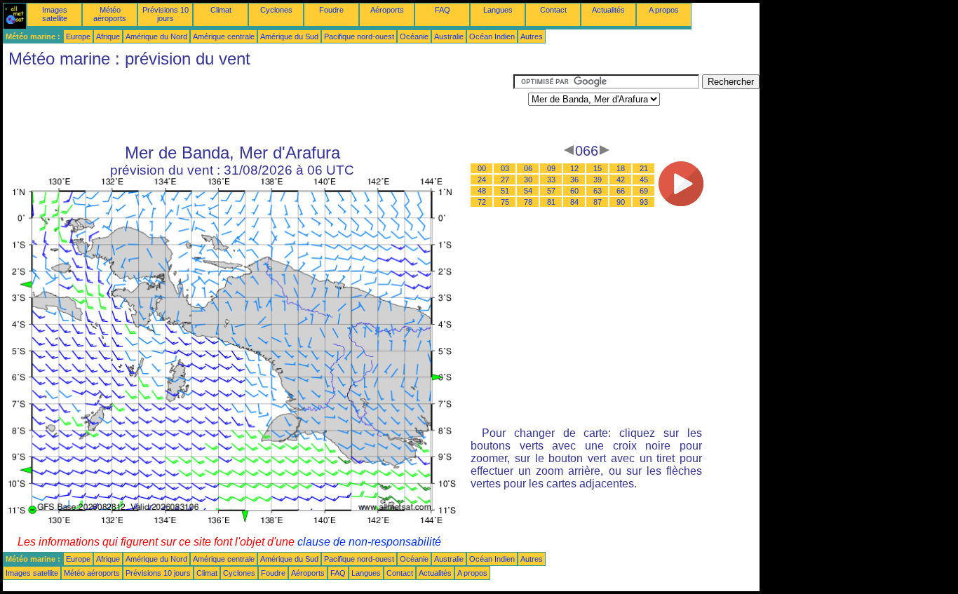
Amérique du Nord (156, 36)
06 (528, 168)
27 (505, 179)
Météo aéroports (109, 14)
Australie (449, 36)
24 (482, 179)
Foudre (331, 10)
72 (482, 202)
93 (644, 202)
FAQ (442, 10)
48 (482, 191)
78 (528, 202)
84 (574, 202)
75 (505, 202)
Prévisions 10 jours (165, 14)
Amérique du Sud (289, 36)
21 (644, 168)
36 (574, 179)
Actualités (608, 10)
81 (551, 202)
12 (574, 168)
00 (482, 168)
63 (597, 191)
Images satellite (54, 14)
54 (528, 191)
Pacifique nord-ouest (359, 36)
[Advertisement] (258, 105)
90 (620, 202)
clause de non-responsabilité (369, 542)
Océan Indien (492, 36)
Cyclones (276, 10)
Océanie (414, 36)
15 (597, 168)
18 (620, 168)
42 (620, 179)
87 (597, 202)
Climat (220, 10)
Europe (78, 36)
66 (620, 191)
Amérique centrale (224, 36)
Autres (531, 36)
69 (644, 191)
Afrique (108, 36)
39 (597, 179)
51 (505, 191)
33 (551, 179)
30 (528, 179)
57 (551, 191)
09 (551, 168)
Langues (498, 10)
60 (574, 191)
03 (505, 168)
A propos (664, 10)
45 (644, 179)
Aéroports (387, 10)
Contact (553, 10)
